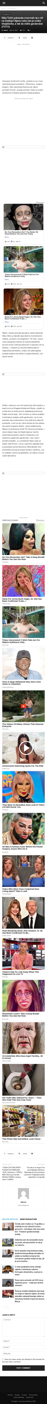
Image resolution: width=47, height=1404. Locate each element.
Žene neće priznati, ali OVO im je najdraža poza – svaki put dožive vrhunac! (29, 1282)
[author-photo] (23, 1199)
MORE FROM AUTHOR (28, 1219)
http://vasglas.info (23, 1205)
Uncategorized (12, 8)
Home (3, 8)
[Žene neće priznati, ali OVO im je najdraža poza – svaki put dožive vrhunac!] (8, 1283)
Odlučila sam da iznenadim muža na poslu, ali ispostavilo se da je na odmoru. (29, 1242)
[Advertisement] (23, 61)
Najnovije (5, 1229)
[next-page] (7, 1307)
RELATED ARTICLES (10, 1219)
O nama (24, 1395)
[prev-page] (3, 1307)
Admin (6, 30)
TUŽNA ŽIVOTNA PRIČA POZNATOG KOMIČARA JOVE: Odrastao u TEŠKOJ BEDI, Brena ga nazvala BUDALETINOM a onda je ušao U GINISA (12, 1173)
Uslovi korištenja (19, 1397)
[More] (32, 38)
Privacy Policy (33, 1395)
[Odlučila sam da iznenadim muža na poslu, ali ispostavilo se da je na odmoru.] (8, 1242)
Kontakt (17, 1395)
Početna (10, 1395)
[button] (4, 3)
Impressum (29, 1397)
